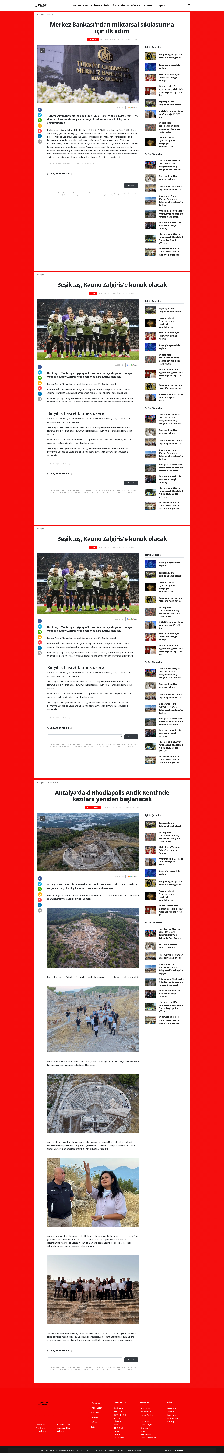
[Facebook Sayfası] (36, 1415)
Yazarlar (95, 1412)
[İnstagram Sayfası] (46, 1415)
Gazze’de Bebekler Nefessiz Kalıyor (168, 178)
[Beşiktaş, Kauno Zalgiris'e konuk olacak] (88, 329)
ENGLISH (87, 5)
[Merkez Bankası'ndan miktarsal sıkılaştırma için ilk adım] (88, 74)
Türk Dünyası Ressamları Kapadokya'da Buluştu (171, 188)
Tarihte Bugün (146, 1424)
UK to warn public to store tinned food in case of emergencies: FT (171, 251)
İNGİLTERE (76, 5)
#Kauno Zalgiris (53, 463)
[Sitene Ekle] (69, 1415)
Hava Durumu (146, 1408)
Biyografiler (172, 1415)
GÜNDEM (135, 5)
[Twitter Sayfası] (41, 1415)
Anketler (170, 1411)
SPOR (49, 275)
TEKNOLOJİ (119, 1437)
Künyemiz (95, 1422)
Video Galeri (96, 1408)
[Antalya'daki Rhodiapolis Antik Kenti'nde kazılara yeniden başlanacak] (88, 842)
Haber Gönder (63, 1431)
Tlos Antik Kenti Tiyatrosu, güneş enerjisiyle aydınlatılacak (167, 142)
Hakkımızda (40, 1424)
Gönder (131, 185)
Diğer (160, 5)
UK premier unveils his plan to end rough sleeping (170, 225)
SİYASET (125, 5)
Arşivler (94, 1417)
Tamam (180, 1450)
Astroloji (170, 1421)
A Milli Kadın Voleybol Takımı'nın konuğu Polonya (169, 77)
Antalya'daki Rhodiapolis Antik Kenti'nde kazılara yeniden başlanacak (171, 213)
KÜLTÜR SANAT (52, 782)
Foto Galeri (96, 1403)
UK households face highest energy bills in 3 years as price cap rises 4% (171, 91)
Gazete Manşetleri (148, 1437)
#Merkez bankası (54, 163)
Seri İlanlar (145, 1431)
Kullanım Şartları (63, 1424)
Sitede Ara (171, 1408)
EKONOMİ (147, 5)
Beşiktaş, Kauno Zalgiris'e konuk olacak (170, 103)
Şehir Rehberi (146, 1434)
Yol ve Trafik (146, 1411)
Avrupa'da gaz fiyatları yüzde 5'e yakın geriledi (170, 56)
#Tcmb (76, 163)
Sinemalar (145, 1428)
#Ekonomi (67, 163)
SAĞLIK (117, 1434)
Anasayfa (40, 14)
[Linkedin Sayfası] (55, 1415)
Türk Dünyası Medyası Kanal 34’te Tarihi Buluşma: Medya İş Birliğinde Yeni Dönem (170, 165)
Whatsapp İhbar (63, 1428)
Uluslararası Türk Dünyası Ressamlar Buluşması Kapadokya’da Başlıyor (171, 201)
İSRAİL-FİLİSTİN (102, 5)
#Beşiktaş (66, 463)
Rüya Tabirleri (172, 1418)
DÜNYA (115, 5)
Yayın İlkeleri (41, 1428)
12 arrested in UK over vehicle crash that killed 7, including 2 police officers (171, 238)
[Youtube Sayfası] (50, 1415)
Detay (169, 1450)
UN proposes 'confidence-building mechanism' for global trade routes (170, 127)
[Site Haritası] (64, 1415)
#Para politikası (87, 163)
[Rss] (59, 1415)
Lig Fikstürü (145, 1421)
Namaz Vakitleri (147, 1415)
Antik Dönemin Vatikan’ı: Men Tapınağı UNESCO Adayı (171, 114)
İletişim (94, 1427)
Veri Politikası (41, 1431)
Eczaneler (145, 1418)
